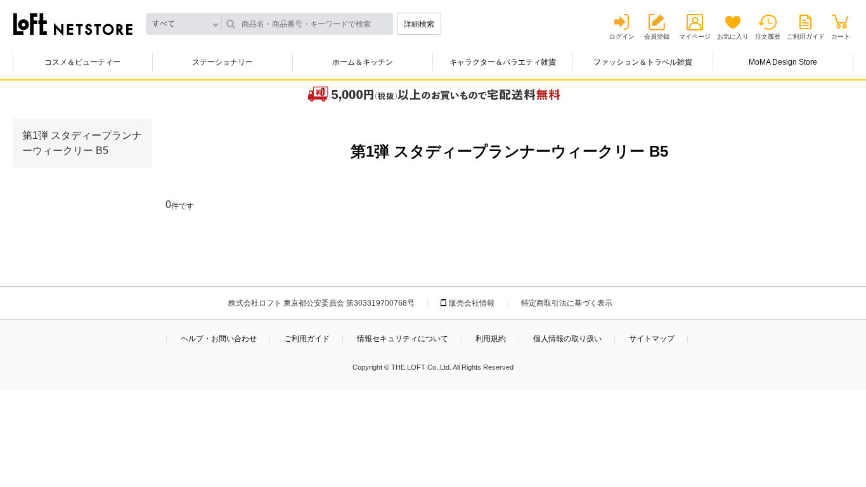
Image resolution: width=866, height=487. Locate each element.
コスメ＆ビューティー (82, 62)
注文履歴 (767, 36)
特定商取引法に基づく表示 (566, 303)
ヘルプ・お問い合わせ (219, 338)
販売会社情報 (471, 303)
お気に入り (733, 36)
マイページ (695, 36)
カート (840, 36)
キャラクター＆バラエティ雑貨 (502, 62)
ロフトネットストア (73, 24)
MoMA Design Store (783, 62)
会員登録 (656, 36)
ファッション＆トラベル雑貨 (642, 62)
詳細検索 (419, 24)
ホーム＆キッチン (362, 62)
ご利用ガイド (806, 36)
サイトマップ (652, 338)
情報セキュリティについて (402, 338)
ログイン (622, 36)
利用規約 (490, 338)
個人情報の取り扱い (567, 338)
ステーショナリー (222, 62)
